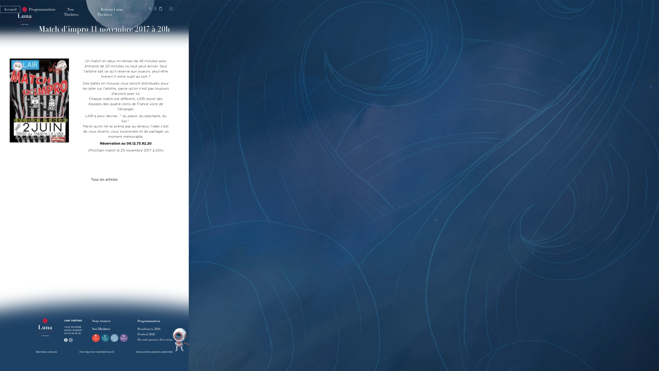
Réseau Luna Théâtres (110, 12)
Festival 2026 (146, 334)
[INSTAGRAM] (70, 340)
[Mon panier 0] (160, 8)
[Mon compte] (155, 8)
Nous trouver (101, 321)
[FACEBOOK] (66, 340)
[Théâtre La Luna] (96, 338)
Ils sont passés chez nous (155, 339)
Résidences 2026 (148, 329)
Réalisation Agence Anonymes (154, 352)
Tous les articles (104, 179)
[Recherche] (150, 8)
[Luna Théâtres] (45, 327)
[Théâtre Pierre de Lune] (114, 338)
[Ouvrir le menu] (171, 8)
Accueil (10, 9)
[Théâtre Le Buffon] (124, 338)
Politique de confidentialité (96, 352)
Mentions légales (46, 352)
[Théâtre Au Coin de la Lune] (105, 338)
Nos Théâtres (71, 12)
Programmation (42, 9)
